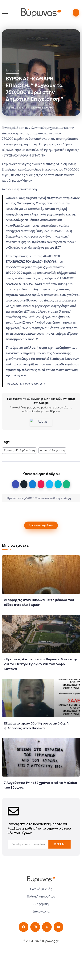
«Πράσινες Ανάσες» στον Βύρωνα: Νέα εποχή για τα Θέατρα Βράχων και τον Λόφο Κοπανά (41, 664)
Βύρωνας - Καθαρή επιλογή (19, 450)
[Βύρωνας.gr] (41, 13)
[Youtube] (58, 927)
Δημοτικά (12, 70)
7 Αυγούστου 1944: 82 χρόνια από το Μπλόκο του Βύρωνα (40, 785)
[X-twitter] (47, 927)
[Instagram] (35, 927)
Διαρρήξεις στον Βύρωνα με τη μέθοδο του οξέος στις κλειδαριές (39, 602)
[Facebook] (23, 927)
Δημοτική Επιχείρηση (52, 450)
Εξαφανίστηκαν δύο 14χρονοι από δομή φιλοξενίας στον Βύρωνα (36, 725)
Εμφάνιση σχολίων (41, 525)
